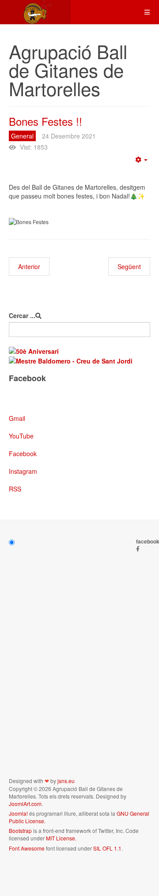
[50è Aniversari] (34, 350)
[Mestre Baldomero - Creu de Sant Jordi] (70, 360)
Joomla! (18, 813)
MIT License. (61, 838)
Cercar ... (22, 315)
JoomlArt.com (25, 803)
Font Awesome (27, 848)
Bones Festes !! (45, 121)
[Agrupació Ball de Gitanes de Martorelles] (35, 12)
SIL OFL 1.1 (107, 848)
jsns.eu (66, 780)
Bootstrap (20, 830)
